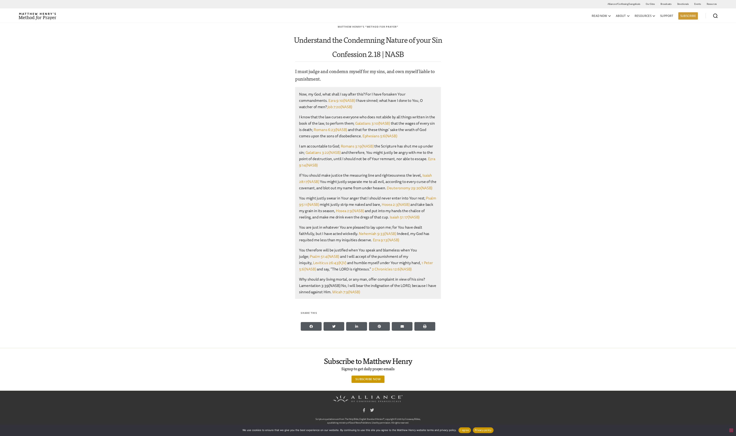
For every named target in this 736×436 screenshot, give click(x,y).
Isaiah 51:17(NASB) (405, 217)
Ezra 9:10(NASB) (341, 100)
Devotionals (683, 4)
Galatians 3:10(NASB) (372, 123)
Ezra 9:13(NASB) (386, 240)
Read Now (599, 16)
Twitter (372, 410)
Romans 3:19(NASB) (357, 146)
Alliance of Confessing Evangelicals (624, 4)
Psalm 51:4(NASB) (324, 256)
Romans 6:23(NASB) (330, 130)
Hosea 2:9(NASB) (350, 211)
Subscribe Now (368, 379)
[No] (731, 430)
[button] (311, 326)
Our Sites (650, 4)
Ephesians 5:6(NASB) (379, 136)
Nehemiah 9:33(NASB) (377, 234)
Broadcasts (665, 4)
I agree (464, 430)
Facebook (364, 410)
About (621, 16)
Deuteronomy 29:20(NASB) (409, 188)
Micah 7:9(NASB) (346, 292)
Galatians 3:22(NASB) (323, 152)
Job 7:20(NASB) (339, 107)
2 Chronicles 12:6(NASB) (392, 269)
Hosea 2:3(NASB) (396, 204)
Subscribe (688, 16)
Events (697, 4)
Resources (712, 4)
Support (667, 16)
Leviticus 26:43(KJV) (329, 263)
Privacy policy (483, 430)
